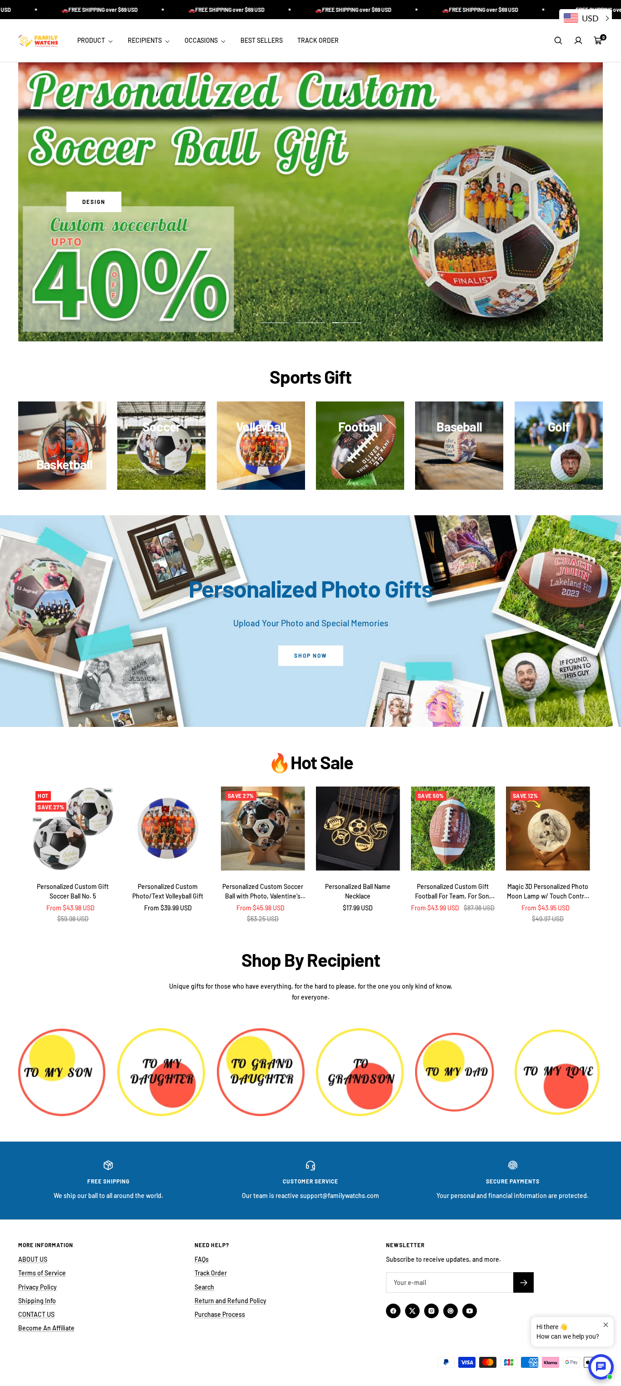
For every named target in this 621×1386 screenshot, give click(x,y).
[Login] (578, 40)
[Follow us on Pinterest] (450, 1311)
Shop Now (310, 655)
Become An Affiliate (46, 1328)
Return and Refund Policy (230, 1301)
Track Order (211, 1273)
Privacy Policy (37, 1287)
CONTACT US (36, 1314)
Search (204, 1287)
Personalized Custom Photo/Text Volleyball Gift (167, 891)
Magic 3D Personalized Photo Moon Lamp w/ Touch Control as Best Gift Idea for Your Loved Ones (548, 892)
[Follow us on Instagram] (431, 1311)
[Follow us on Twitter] (412, 1311)
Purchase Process (220, 1314)
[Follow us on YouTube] (469, 1311)
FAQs (202, 1259)
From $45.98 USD (260, 908)
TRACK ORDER (318, 40)
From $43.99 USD (435, 908)
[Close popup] (606, 1325)
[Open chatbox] (601, 1367)
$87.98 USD (479, 908)
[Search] (558, 40)
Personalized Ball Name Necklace (358, 891)
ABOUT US (32, 1259)
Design (93, 201)
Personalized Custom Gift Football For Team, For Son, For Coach (453, 892)
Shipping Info (37, 1301)
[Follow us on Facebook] (393, 1311)
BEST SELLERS (261, 40)
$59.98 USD (73, 919)
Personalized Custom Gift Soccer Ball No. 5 (73, 891)
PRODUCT (91, 40)
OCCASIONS (202, 40)
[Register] (523, 1282)
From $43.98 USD (70, 908)
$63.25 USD (263, 919)
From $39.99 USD (168, 908)
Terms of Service (42, 1273)
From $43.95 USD (545, 908)
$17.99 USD (358, 908)
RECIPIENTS (145, 40)
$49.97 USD (548, 919)
